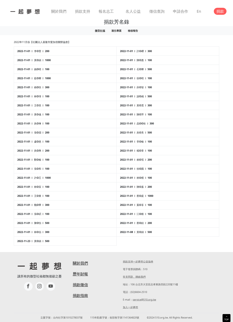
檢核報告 (133, 30)
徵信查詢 (157, 11)
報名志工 (106, 11)
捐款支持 (82, 11)
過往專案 (116, 30)
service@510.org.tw (144, 299)
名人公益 (133, 11)
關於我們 (58, 11)
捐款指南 (80, 295)
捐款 (220, 11)
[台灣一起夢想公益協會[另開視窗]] (39, 286)
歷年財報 (80, 273)
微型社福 (100, 30)
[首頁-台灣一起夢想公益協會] (24, 11)
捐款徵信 (80, 284)
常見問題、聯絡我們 (134, 277)
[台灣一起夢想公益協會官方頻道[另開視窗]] (50, 286)
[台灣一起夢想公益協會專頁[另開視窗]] (28, 286)
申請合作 (180, 11)
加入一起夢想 (130, 307)
